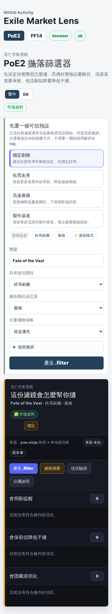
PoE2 (14, 36)
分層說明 (21, 481)
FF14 (36, 36)
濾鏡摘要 (52, 468)
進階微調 (26, 346)
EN (25, 94)
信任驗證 (79, 468)
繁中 (12, 94)
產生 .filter (56, 363)
